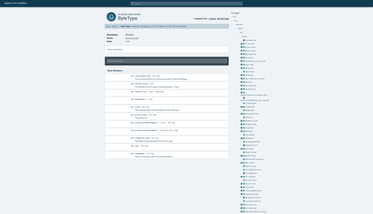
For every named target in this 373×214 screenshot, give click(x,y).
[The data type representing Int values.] (244, 124)
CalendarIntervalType (255, 61)
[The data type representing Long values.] (244, 128)
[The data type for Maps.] (244, 131)
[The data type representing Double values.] (244, 89)
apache (124, 14)
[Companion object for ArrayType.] (241, 44)
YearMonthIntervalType (256, 212)
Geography (249, 110)
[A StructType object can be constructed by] (244, 184)
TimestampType (251, 194)
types (138, 14)
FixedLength (250, 103)
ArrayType (249, 44)
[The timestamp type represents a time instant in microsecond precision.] (244, 194)
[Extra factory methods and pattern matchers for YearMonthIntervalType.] (241, 212)
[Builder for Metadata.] (244, 142)
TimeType (249, 187)
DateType (249, 75)
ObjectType (250, 156)
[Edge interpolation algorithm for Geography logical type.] (244, 92)
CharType (249, 65)
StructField (250, 180)
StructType (250, 184)
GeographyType (251, 114)
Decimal (248, 82)
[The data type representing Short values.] (244, 163)
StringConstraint (253, 170)
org (119, 14)
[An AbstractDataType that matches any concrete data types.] (244, 40)
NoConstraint (251, 145)
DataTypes (249, 72)
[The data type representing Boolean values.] (244, 54)
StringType (250, 177)
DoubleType (250, 89)
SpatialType (250, 166)
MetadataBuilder (253, 142)
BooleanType (250, 54)
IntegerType (250, 124)
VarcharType (250, 205)
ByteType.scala (131, 38)
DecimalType (250, 86)
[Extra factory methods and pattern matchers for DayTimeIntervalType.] (241, 79)
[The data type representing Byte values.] (244, 58)
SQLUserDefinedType (254, 159)
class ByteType (219, 18)
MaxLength (249, 135)
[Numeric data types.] (244, 152)
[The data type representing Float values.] (244, 107)
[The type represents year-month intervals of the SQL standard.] (244, 212)
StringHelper (251, 173)
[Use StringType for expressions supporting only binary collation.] (241, 177)
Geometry (249, 117)
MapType (248, 131)
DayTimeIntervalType (255, 79)
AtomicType (250, 47)
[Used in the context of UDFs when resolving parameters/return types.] (244, 98)
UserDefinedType (253, 201)
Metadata (249, 138)
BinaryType (250, 51)
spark (130, 14)
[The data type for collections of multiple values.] (244, 44)
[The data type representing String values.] (244, 177)
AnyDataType (250, 40)
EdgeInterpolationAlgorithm (254, 95)
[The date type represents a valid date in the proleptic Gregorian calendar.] (244, 75)
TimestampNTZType (253, 191)
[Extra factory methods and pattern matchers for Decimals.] (241, 86)
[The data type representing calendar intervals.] (244, 61)
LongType (249, 128)
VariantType (250, 208)
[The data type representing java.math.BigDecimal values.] (244, 86)
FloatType (249, 107)
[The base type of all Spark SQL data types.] (244, 68)
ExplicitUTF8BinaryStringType (255, 100)
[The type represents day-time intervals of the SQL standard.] (244, 79)
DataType (249, 68)
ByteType (249, 58)
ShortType (249, 163)
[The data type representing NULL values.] (244, 149)
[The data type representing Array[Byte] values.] (244, 51)
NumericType (250, 152)
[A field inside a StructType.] (244, 180)
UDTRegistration (253, 198)
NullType (249, 149)
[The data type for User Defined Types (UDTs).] (244, 201)
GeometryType (251, 121)
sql (134, 14)
